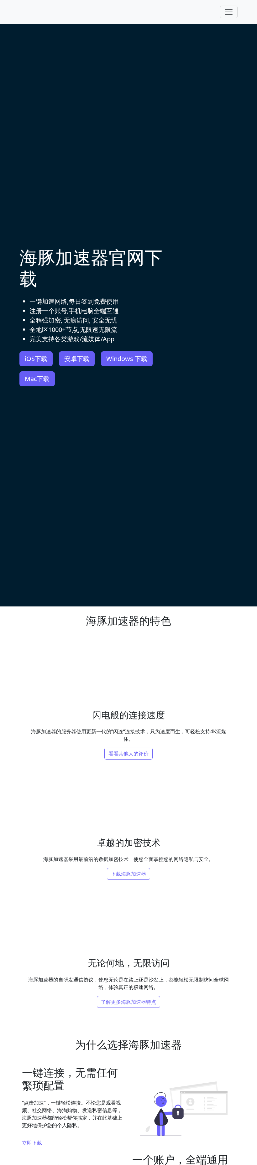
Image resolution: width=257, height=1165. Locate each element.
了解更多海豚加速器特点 (128, 1001)
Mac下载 (37, 378)
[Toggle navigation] (229, 12)
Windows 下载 (126, 358)
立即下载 (32, 1142)
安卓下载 (76, 358)
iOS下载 (36, 358)
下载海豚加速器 (128, 873)
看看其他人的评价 (128, 753)
